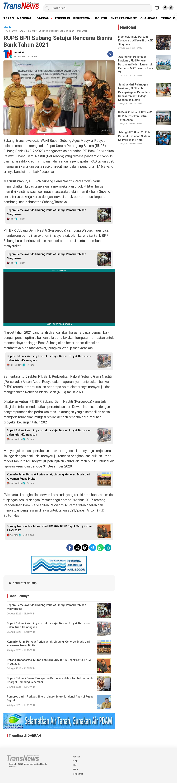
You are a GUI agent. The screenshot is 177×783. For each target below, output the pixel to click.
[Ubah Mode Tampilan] (157, 7)
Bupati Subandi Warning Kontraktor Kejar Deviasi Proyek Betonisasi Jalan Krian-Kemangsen (49, 358)
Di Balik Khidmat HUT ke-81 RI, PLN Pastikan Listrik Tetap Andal (135, 116)
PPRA (75, 769)
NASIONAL (25, 18)
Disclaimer (78, 773)
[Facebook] (165, 7)
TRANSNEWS (10, 30)
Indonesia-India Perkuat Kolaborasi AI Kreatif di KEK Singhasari (135, 41)
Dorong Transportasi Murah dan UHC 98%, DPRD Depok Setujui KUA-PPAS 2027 (49, 528)
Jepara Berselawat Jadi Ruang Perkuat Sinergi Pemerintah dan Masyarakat (46, 212)
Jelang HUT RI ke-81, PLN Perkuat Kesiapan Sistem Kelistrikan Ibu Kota (134, 136)
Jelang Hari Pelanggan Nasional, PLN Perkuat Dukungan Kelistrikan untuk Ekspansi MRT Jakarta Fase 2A (135, 64)
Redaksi (76, 756)
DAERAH (43, 18)
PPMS (75, 761)
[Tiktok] (171, 7)
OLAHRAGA (149, 18)
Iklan (75, 765)
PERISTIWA (81, 18)
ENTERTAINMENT (123, 18)
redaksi (19, 52)
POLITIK (101, 18)
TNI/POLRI (62, 18)
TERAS (8, 18)
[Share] (110, 54)
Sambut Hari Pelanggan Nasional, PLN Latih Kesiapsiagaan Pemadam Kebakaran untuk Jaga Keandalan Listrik (134, 92)
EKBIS (22, 30)
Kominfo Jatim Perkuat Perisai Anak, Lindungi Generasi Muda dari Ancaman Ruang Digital (48, 476)
